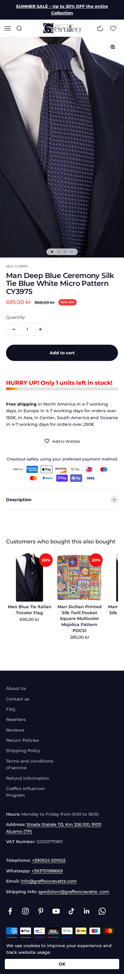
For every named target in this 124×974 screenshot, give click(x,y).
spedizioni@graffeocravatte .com (73, 891)
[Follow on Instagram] (25, 911)
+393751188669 (47, 871)
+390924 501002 (49, 860)
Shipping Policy (23, 750)
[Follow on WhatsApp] (102, 911)
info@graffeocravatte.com (49, 881)
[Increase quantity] (40, 329)
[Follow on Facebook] (10, 911)
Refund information (27, 778)
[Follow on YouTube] (56, 911)
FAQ (10, 709)
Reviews (15, 730)
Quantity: (16, 317)
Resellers (16, 719)
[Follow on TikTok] (71, 911)
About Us (16, 688)
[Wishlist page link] (113, 28)
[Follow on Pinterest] (41, 911)
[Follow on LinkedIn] (87, 911)
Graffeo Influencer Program (25, 792)
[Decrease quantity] (13, 329)
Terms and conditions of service (29, 764)
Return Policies (22, 740)
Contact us (17, 699)
